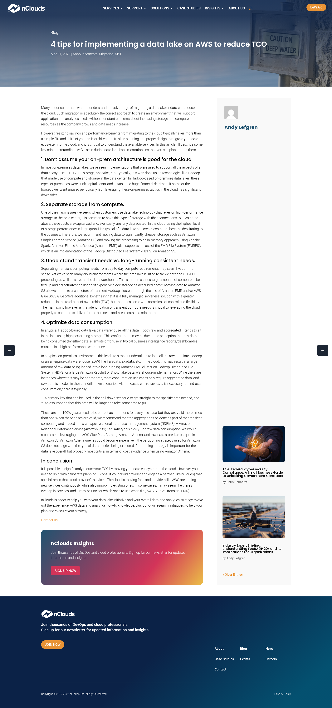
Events (245, 659)
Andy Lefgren (236, 558)
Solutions (160, 8)
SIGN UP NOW (65, 571)
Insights (212, 8)
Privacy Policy (282, 693)
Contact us (49, 520)
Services (111, 8)
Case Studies (189, 8)
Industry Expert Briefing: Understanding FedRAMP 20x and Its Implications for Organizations (251, 548)
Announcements (85, 54)
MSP (118, 54)
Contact (220, 669)
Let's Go (316, 7)
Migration (106, 54)
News (270, 648)
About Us (236, 8)
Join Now (53, 644)
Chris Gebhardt (237, 482)
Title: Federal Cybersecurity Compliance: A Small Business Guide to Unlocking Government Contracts (252, 472)
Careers (271, 659)
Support (135, 8)
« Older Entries (232, 574)
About (219, 648)
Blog (243, 648)
